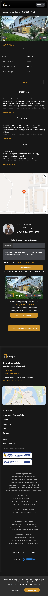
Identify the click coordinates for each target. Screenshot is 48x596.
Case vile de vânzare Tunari (24, 507)
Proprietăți (7, 410)
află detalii (29, 580)
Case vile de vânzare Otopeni (24, 510)
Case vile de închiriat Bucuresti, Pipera (24, 540)
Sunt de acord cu (20, 262)
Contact (6, 433)
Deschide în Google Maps (12, 380)
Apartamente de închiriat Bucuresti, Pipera (24, 530)
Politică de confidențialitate (13, 448)
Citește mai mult (9, 112)
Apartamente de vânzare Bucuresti (24, 476)
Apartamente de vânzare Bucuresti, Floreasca (24, 488)
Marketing (36, 584)
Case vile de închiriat (24, 535)
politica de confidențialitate (26, 262)
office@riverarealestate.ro (12, 373)
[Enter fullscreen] (45, 176)
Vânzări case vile (24, 495)
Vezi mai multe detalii (24, 315)
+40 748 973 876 (28, 232)
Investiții (6, 419)
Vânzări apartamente (24, 474)
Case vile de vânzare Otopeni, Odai (24, 512)
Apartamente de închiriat (24, 521)
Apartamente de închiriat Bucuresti (24, 524)
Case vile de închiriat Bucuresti (24, 538)
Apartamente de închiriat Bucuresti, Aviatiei (24, 527)
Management (8, 424)
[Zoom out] (45, 211)
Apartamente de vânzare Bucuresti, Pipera (24, 479)
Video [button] (30, 295)
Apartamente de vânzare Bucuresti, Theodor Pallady (24, 490)
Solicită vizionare (24, 268)
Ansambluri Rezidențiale (13, 415)
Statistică (25, 584)
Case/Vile (23, 82)
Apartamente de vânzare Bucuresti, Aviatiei (24, 485)
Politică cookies (9, 444)
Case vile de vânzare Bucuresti (24, 498)
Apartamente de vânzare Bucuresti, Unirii (24, 482)
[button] (3, 27)
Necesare (14, 584)
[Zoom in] (45, 208)
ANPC (5, 439)
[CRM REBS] (28, 559)
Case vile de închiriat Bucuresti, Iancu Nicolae (24, 543)
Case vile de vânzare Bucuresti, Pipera (24, 501)
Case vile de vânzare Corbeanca (24, 504)
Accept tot (32, 590)
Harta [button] (44, 38)
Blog (5, 428)
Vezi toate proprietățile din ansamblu (24, 328)
